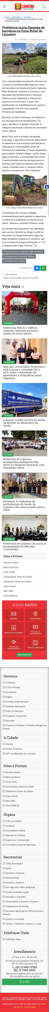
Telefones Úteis (13, 939)
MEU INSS (8, 591)
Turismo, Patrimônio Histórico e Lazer (23, 924)
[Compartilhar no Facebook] (37, 268)
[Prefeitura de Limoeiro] (24, 6)
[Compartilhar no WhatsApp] (43, 268)
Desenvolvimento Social (17, 892)
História (9, 744)
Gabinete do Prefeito (15, 835)
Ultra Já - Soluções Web (26, 1007)
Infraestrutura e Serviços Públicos (20, 256)
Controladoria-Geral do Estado (17, 577)
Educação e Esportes (15, 897)
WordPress (42, 1004)
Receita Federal (10, 562)
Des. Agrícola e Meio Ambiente (20, 887)
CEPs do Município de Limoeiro (20, 753)
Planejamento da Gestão (17, 906)
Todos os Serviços (14, 711)
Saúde (8, 868)
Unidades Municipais (15, 706)
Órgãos (8, 697)
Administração (12, 878)
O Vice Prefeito (12, 687)
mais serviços (24, 655)
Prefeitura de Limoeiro (15, 261)
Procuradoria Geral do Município (20, 845)
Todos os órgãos (13, 821)
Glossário (10, 720)
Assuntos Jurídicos (14, 882)
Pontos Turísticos (13, 749)
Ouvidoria (9, 826)
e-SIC (26, 982)
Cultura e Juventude (14, 919)
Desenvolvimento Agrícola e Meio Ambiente (24, 252)
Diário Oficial (9, 586)
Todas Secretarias (14, 863)
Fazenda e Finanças (14, 873)
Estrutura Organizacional (16, 701)
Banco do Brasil (10, 567)
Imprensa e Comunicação (17, 840)
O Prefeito (10, 682)
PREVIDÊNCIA (10, 596)
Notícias (27, 17)
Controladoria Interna (15, 830)
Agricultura (16, 17)
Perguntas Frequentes (16, 716)
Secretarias (10, 692)
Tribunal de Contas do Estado (17, 581)
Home (6, 17)
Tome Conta (9, 572)
